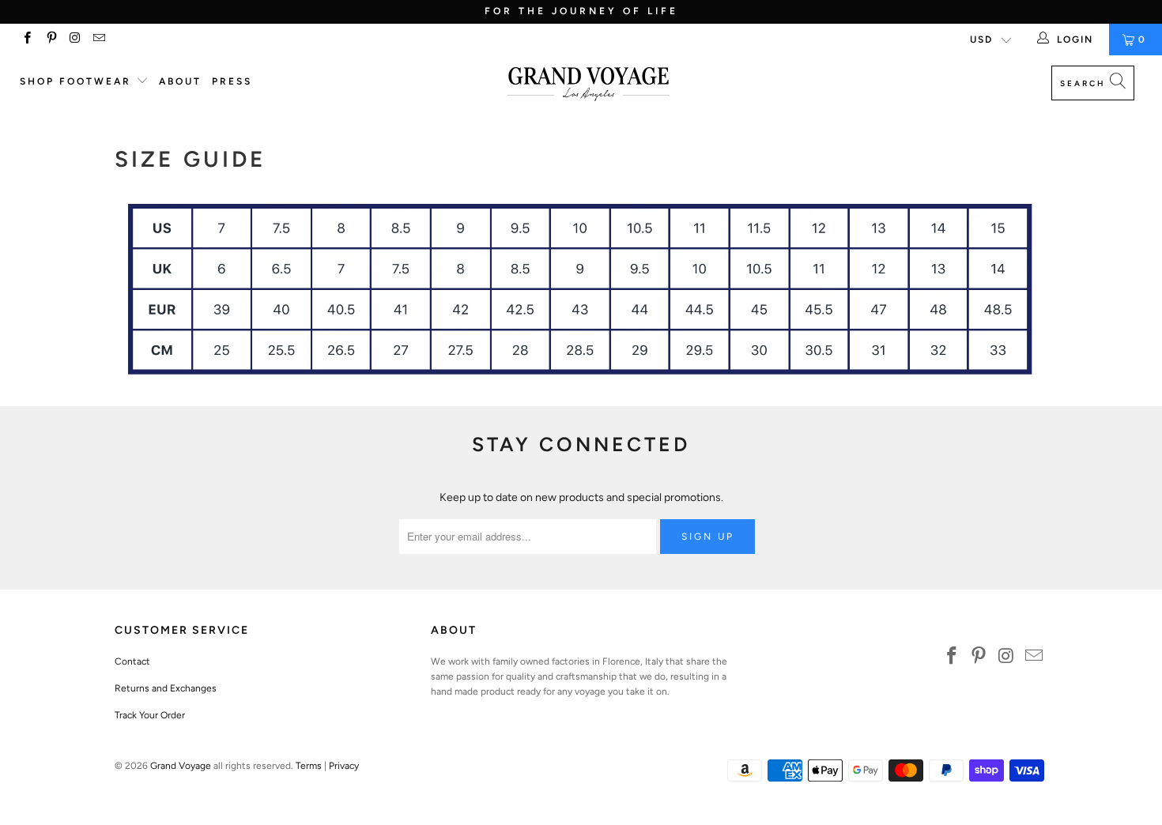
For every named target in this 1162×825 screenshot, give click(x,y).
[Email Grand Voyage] (98, 39)
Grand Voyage (180, 765)
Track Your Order (150, 715)
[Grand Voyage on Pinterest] (50, 39)
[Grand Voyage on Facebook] (26, 39)
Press (232, 81)
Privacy (344, 765)
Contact (132, 661)
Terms (309, 765)
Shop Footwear (78, 81)
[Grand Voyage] (588, 85)
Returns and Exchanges (166, 688)
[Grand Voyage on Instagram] (74, 39)
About (180, 81)
